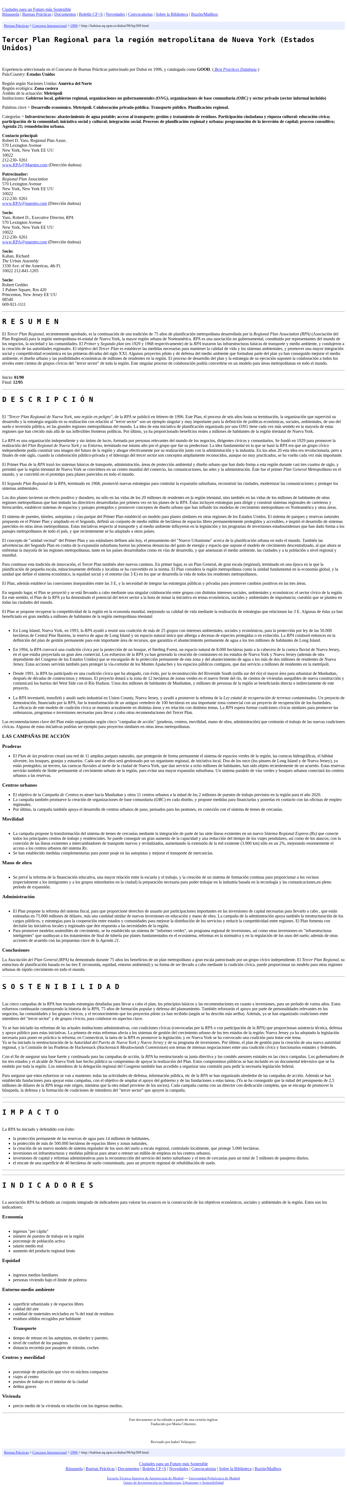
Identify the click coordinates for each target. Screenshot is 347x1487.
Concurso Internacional (49, 26)
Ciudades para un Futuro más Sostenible (36, 9)
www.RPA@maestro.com (24, 203)
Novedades (115, 14)
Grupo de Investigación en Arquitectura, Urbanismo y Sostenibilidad (173, 1482)
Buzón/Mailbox (204, 14)
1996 (74, 26)
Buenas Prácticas (36, 14)
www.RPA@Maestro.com (24, 165)
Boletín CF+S (91, 14)
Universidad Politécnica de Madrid (214, 1478)
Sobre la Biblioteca (172, 14)
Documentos (65, 14)
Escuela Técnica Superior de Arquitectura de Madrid (145, 1478)
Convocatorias (140, 14)
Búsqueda (10, 14)
